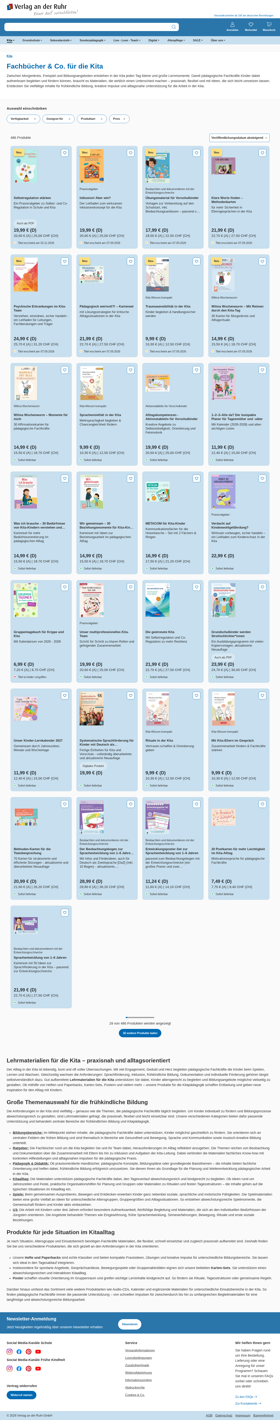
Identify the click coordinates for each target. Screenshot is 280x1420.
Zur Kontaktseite (246, 1403)
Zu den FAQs (244, 1396)
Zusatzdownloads (137, 1365)
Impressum (242, 1415)
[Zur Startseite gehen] (71, 9)
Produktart (88, 118)
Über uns (217, 40)
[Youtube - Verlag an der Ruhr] (38, 1351)
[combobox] (86, 27)
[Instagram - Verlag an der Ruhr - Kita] (9, 1368)
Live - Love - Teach (126, 40)
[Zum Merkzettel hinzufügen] (65, 153)
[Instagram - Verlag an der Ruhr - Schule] (9, 1351)
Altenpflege (175, 40)
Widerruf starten (21, 1395)
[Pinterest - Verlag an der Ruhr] (28, 1351)
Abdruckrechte (135, 1387)
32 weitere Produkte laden (140, 1033)
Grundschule (31, 40)
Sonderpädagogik (91, 40)
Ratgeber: (21, 1148)
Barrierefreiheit (263, 1415)
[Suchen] (174, 27)
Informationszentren (138, 1380)
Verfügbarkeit (20, 118)
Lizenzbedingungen (138, 1357)
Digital (153, 40)
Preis (116, 118)
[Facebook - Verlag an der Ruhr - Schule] (19, 1351)
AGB (209, 1415)
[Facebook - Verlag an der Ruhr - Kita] (19, 1368)
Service (131, 1343)
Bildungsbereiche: (28, 1133)
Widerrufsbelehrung (138, 1372)
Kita (9, 40)
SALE (197, 40)
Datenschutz (223, 1415)
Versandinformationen (140, 1350)
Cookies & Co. (135, 1395)
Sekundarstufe (60, 40)
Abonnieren (130, 1324)
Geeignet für (54, 118)
